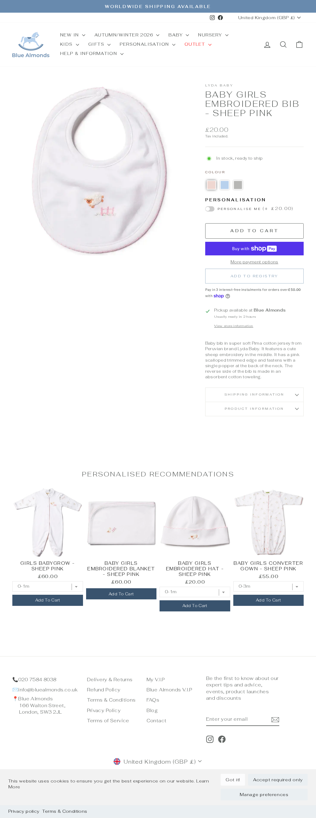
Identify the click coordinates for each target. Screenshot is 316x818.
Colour (215, 172)
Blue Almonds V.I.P (169, 690)
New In (70, 35)
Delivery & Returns (110, 679)
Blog (152, 710)
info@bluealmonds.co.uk (47, 690)
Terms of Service (108, 721)
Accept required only (278, 779)
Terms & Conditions (64, 811)
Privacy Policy (104, 710)
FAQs (153, 700)
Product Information (254, 409)
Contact (157, 721)
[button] (211, 185)
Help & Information (89, 53)
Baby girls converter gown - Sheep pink (268, 566)
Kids (67, 44)
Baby (176, 35)
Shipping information (254, 394)
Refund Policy (104, 690)
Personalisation (145, 44)
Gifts (97, 44)
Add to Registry (254, 276)
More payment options (254, 262)
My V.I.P (156, 679)
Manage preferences (264, 794)
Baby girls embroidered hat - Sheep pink (195, 568)
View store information (233, 326)
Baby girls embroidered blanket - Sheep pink (121, 568)
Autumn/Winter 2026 (124, 35)
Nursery (210, 35)
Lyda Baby (219, 85)
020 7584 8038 (37, 679)
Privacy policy (23, 811)
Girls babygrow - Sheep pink (47, 566)
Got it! (233, 779)
